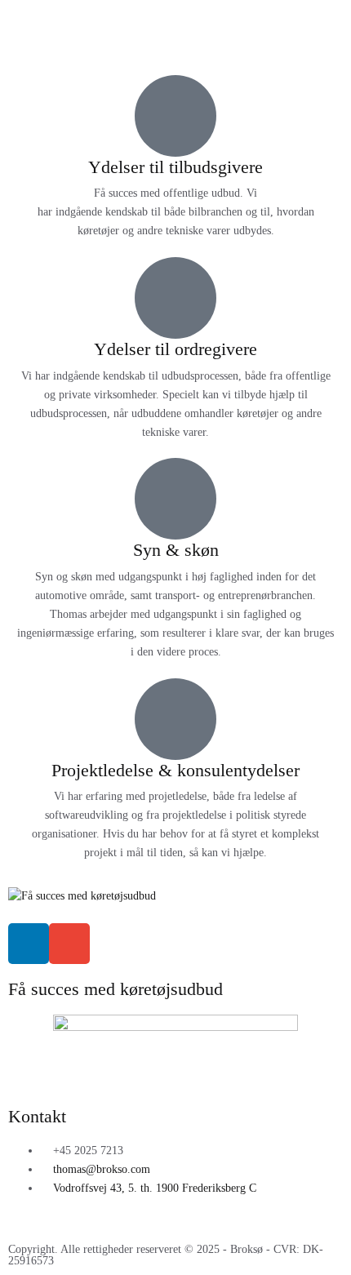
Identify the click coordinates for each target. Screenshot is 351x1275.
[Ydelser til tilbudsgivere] (175, 116)
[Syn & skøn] (175, 499)
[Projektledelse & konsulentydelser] (175, 719)
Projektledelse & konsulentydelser (175, 770)
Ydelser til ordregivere (175, 349)
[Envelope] (69, 943)
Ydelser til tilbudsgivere (175, 167)
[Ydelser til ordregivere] (175, 298)
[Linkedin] (28, 943)
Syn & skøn (176, 550)
